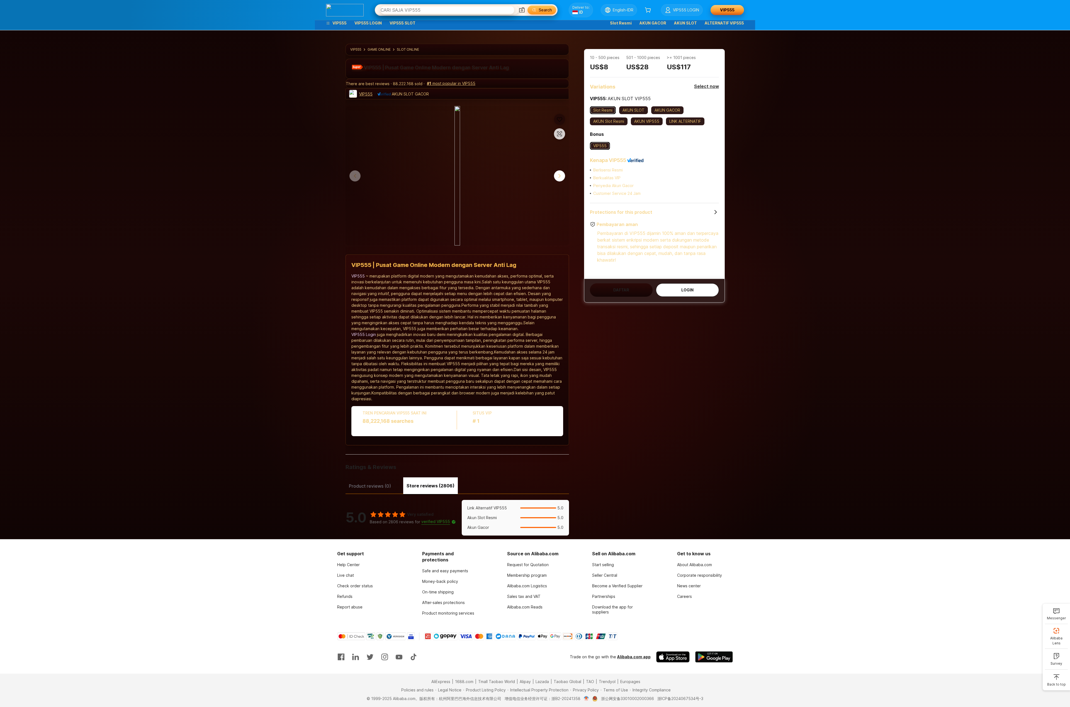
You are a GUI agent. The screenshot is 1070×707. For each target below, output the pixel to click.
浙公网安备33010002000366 (627, 698)
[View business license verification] (586, 698)
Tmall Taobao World (496, 681)
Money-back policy (440, 581)
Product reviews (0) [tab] (370, 486)
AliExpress (440, 681)
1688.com (464, 681)
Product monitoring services (448, 613)
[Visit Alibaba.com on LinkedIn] (355, 657)
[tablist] (457, 485)
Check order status (355, 585)
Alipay (525, 681)
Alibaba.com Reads (525, 607)
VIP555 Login (363, 334)
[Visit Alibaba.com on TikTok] (413, 657)
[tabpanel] (457, 518)
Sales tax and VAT (524, 596)
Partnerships (603, 596)
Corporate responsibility (699, 575)
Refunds (344, 596)
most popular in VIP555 (451, 83)
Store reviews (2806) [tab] (430, 485)
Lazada (542, 681)
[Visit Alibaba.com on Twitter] (370, 657)
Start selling (603, 564)
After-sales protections (443, 602)
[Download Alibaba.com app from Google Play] (714, 656)
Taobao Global (567, 681)
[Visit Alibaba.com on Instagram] (384, 657)
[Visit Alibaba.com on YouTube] (399, 657)
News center (689, 585)
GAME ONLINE (379, 49)
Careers (684, 596)
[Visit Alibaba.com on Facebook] (341, 657)
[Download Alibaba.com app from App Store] (673, 656)
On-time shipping (438, 592)
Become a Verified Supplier (617, 585)
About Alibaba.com (694, 564)
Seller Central (604, 575)
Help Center (348, 564)
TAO (590, 681)
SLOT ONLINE (408, 49)
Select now (706, 86)
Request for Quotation (528, 564)
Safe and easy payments (445, 570)
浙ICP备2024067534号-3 (680, 698)
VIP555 (355, 49)
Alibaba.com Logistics (527, 585)
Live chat (345, 575)
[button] (522, 10)
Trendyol (607, 681)
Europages (630, 681)
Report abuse (350, 607)
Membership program (527, 575)
